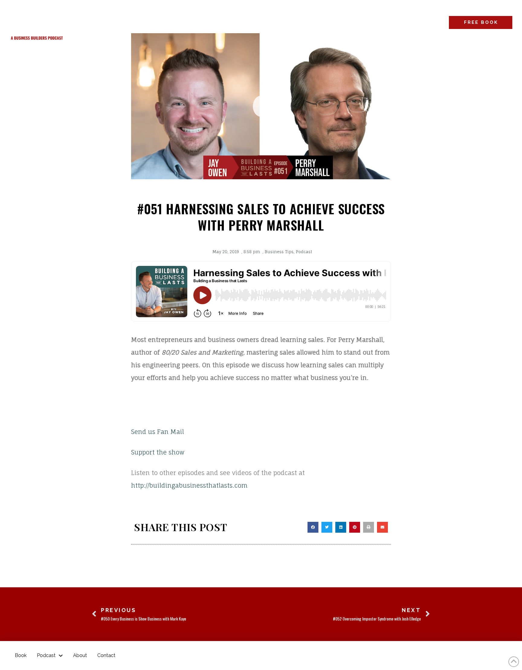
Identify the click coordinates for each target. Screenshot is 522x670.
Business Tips (279, 251)
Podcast (304, 251)
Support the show (157, 452)
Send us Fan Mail (157, 432)
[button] (261, 106)
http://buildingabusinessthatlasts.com (189, 485)
